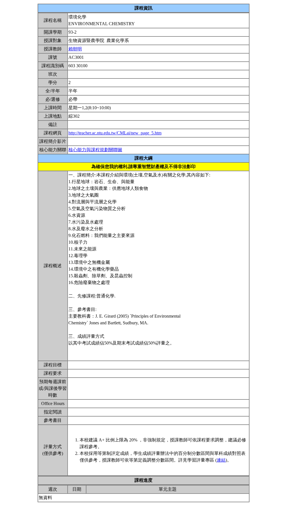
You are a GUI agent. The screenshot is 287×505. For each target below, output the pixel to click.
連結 (221, 460)
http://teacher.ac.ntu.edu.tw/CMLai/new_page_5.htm (114, 133)
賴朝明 (75, 48)
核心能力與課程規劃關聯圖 (95, 149)
